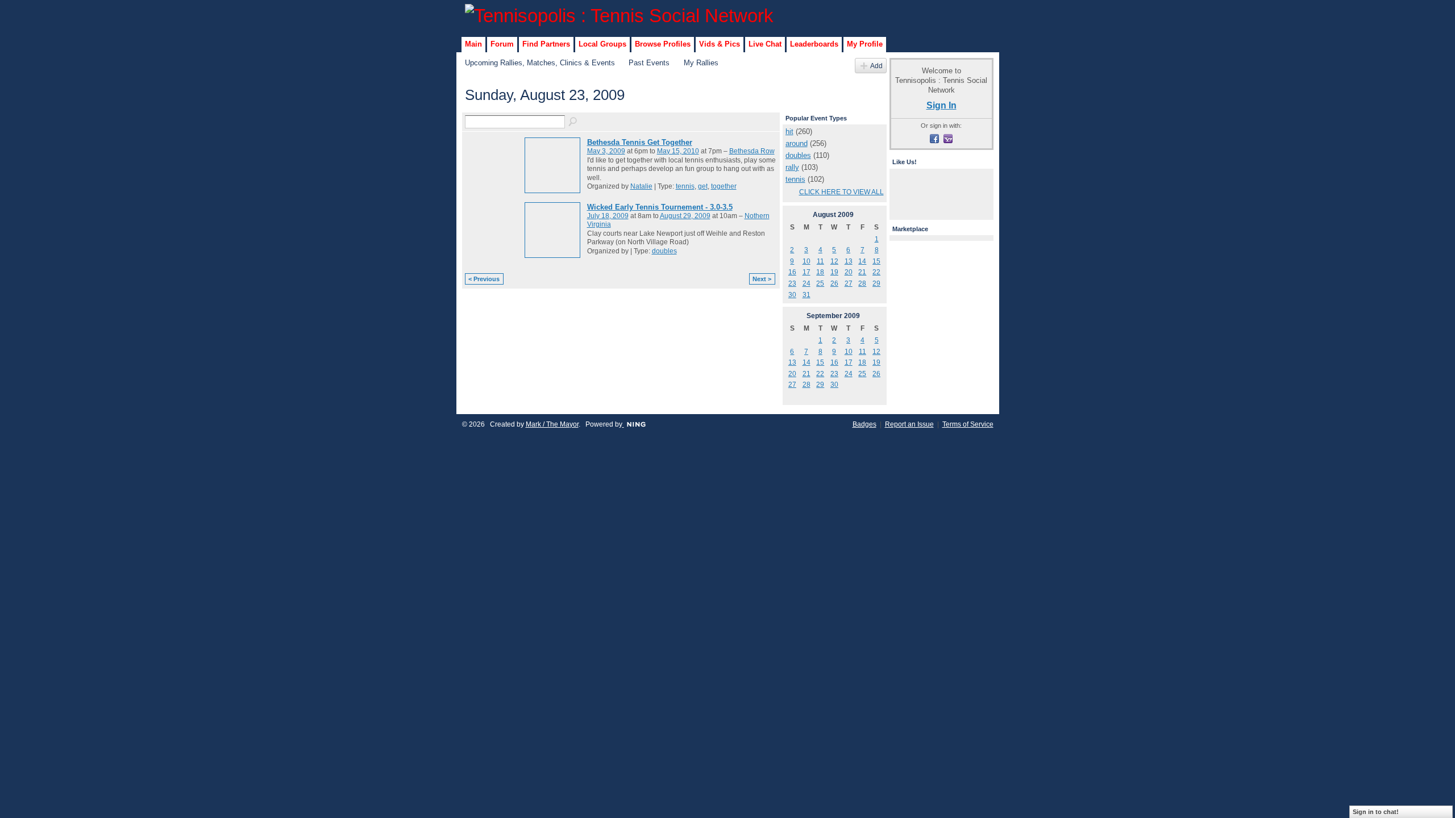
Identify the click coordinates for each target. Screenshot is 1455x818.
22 (876, 272)
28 (862, 283)
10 (806, 261)
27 (849, 283)
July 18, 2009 (608, 216)
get (703, 186)
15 (876, 261)
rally (792, 167)
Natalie (641, 186)
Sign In (941, 105)
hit (789, 131)
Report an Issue (909, 424)
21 (862, 272)
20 (849, 272)
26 (834, 283)
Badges (864, 424)
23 (792, 283)
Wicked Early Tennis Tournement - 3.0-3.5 (660, 207)
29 (876, 283)
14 (862, 261)
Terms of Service (967, 424)
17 (806, 272)
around (796, 143)
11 (820, 261)
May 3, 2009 (606, 151)
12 (834, 261)
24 (806, 283)
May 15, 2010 (678, 151)
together (724, 186)
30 (792, 295)
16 (792, 272)
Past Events (649, 63)
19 (834, 272)
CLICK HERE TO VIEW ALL (841, 192)
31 (806, 295)
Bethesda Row (752, 151)
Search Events (573, 122)
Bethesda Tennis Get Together (639, 142)
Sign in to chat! (1376, 811)
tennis (685, 186)
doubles (664, 251)
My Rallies (701, 63)
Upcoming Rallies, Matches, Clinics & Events (540, 63)
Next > (762, 279)
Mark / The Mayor (552, 424)
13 (849, 261)
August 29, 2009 (685, 216)
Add (876, 65)
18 (820, 272)
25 (820, 283)
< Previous (484, 279)
